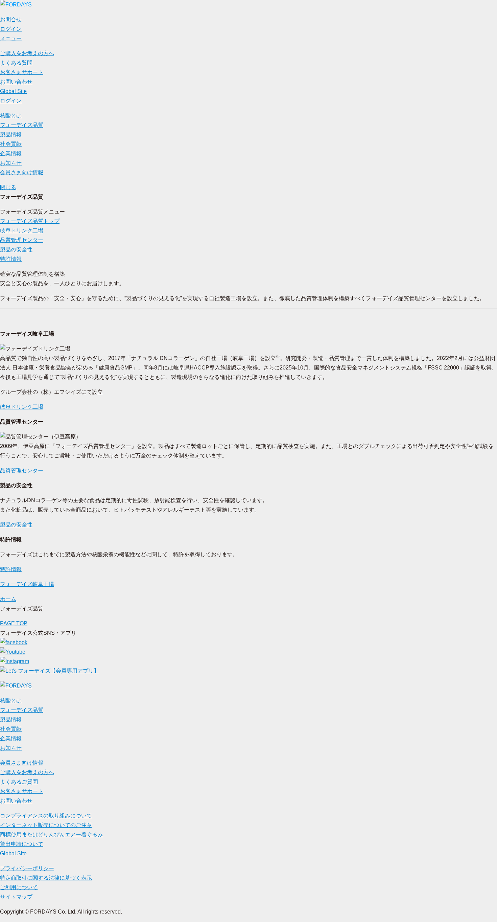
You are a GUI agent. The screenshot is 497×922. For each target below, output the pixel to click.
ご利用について (19, 887)
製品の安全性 (16, 249)
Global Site (13, 91)
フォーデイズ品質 (21, 125)
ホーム (8, 599)
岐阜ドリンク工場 (21, 230)
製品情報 (11, 134)
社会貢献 (11, 144)
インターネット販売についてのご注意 (46, 825)
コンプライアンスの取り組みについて (46, 815)
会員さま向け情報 (21, 172)
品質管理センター (21, 240)
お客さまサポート (21, 72)
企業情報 (11, 153)
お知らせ (11, 163)
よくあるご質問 (19, 782)
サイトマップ (16, 897)
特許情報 (11, 259)
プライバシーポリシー (27, 868)
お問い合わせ (16, 82)
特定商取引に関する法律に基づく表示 (46, 878)
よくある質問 (16, 63)
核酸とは (11, 115)
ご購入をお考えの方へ (27, 53)
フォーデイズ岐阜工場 (27, 584)
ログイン (11, 101)
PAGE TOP (13, 623)
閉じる (8, 187)
